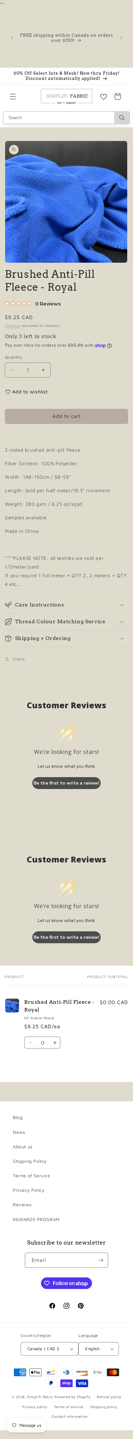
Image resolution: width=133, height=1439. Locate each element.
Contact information (70, 1416)
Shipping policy (104, 1407)
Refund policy (109, 1397)
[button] (13, 96)
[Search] (121, 118)
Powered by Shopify (73, 1397)
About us (23, 1146)
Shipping (12, 325)
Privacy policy (34, 1407)
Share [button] (18, 659)
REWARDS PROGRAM (36, 1219)
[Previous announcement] (12, 38)
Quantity (13, 357)
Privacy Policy (29, 1190)
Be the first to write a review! (66, 783)
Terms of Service (31, 1175)
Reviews (22, 1204)
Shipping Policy (30, 1161)
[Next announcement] (121, 38)
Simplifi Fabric (40, 1397)
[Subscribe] (101, 1260)
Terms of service (69, 1407)
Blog (18, 1117)
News (19, 1132)
